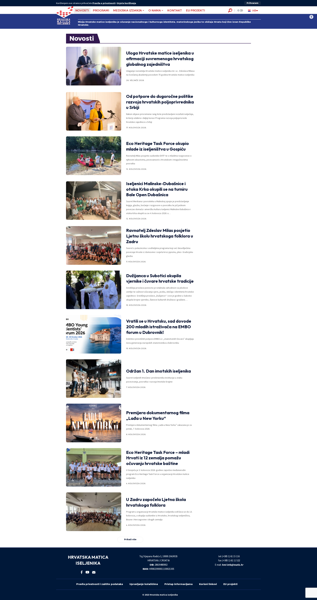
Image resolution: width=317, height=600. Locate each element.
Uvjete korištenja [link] (126, 3)
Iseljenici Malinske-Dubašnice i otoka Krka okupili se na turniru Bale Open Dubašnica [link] (157, 189)
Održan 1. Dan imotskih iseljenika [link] (158, 371)
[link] (311, 17)
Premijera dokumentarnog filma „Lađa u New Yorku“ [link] (157, 415)
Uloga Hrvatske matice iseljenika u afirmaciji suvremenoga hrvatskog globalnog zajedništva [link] (160, 58)
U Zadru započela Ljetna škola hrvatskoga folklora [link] (156, 502)
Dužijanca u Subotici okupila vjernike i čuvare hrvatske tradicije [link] (160, 278)
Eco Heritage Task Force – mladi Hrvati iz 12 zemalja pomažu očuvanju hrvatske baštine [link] (158, 458)
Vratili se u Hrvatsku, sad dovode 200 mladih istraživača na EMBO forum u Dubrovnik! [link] (158, 326)
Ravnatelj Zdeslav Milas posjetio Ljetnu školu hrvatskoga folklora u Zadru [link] (159, 236)
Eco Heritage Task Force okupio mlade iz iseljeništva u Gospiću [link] (157, 146)
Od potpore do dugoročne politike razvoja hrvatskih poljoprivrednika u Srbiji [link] (160, 102)
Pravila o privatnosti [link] (103, 3)
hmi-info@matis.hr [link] (232, 564)
